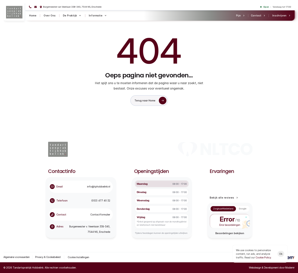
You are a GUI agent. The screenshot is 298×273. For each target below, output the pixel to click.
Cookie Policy (263, 257)
